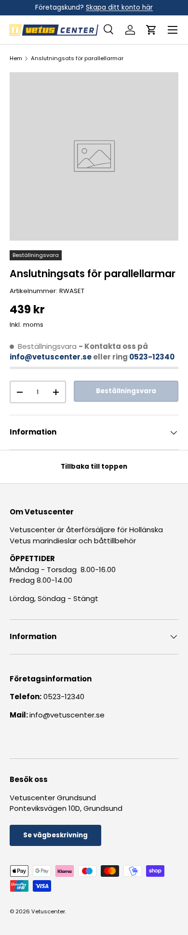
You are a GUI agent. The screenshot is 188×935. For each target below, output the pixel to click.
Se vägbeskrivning (55, 835)
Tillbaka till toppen (94, 466)
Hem (16, 58)
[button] (151, 29)
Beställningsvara (126, 391)
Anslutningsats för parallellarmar (77, 58)
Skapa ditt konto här (119, 7)
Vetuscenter (48, 911)
